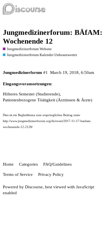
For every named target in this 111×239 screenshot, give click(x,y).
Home (8, 164)
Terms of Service (18, 174)
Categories (28, 164)
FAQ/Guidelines (57, 164)
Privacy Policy (51, 174)
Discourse (34, 187)
